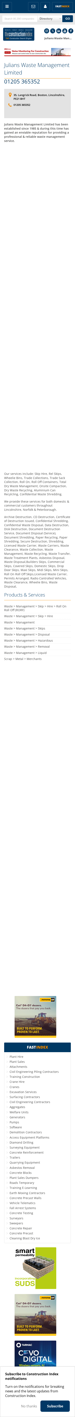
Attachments (18, 1067)
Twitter (52, 30)
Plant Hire (16, 1057)
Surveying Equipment (25, 1147)
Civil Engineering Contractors (30, 1102)
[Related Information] (37, 55)
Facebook (70, 30)
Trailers (15, 1157)
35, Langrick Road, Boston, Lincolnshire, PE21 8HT (39, 97)
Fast (62, 6)
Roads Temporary (22, 1183)
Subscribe (55, 1406)
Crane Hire (17, 1082)
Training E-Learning (23, 1188)
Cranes (14, 1087)
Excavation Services (23, 1092)
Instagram (46, 30)
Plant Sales (17, 1062)
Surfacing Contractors (25, 1097)
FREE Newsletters (33, 6)
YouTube (64, 30)
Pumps (14, 1122)
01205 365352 (22, 81)
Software (16, 1127)
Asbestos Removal (22, 1168)
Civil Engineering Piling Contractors (34, 1072)
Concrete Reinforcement (27, 1152)
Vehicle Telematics (22, 1203)
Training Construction (25, 1077)
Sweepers (16, 1223)
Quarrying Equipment (25, 1162)
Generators (17, 1117)
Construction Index (18, 34)
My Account (45, 6)
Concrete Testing (21, 1213)
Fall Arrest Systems (23, 1208)
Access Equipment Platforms (29, 1137)
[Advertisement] (37, 307)
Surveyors (16, 1218)
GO (67, 18)
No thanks (29, 1406)
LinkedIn (58, 30)
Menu (7, 6)
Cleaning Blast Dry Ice (25, 1238)
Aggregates (17, 1107)
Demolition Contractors (26, 1132)
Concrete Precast (21, 1233)
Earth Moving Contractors (27, 1193)
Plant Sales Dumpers (24, 1178)
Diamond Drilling (21, 1142)
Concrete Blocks (21, 1173)
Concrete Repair (21, 1228)
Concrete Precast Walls (25, 1198)
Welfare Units (19, 1112)
